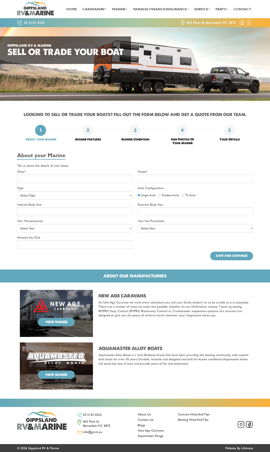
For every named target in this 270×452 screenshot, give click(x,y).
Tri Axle (190, 195)
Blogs (141, 425)
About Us (144, 414)
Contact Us (145, 419)
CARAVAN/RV (93, 9)
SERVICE (201, 9)
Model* (143, 171)
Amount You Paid (28, 237)
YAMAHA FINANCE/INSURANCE (160, 9)
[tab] (40, 133)
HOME (71, 9)
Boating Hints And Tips (193, 419)
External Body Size (150, 204)
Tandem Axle (170, 195)
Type (20, 188)
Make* (21, 171)
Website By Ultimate (239, 448)
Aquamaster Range (150, 435)
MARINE (119, 9)
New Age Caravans (151, 430)
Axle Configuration (151, 188)
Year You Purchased (151, 221)
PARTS (220, 9)
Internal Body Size (29, 204)
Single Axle (148, 195)
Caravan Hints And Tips (194, 414)
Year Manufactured (30, 221)
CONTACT (242, 9)
